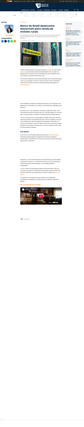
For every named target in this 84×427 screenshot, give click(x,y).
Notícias (32, 10)
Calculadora (46, 10)
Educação (53, 10)
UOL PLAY (38, 1)
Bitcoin (61, 10)
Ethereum (66, 10)
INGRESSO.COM (17, 1)
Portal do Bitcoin (42, 5)
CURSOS (33, 1)
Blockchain (23, 22)
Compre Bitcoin (25, 10)
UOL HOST (24, 1)
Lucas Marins (9, 35)
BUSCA (63, 1)
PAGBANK (29, 1)
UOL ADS (42, 1)
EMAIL (76, 1)
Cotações (39, 10)
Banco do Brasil (26, 219)
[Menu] (77, 10)
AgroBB (49, 70)
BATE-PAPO (69, 1)
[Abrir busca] (74, 10)
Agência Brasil (53, 135)
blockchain (23, 72)
